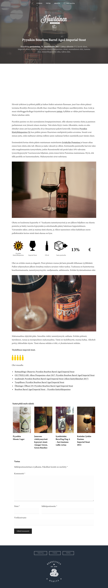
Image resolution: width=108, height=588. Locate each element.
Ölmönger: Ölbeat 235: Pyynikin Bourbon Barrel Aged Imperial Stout (44, 386)
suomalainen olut (75, 49)
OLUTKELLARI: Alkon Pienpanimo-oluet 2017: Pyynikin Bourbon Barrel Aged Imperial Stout (55, 375)
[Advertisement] (54, 81)
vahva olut (65, 52)
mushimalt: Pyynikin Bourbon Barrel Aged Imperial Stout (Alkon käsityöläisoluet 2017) (51, 379)
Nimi (17, 506)
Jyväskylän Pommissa (71, 142)
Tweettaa (40, 553)
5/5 (75, 46)
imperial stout (24, 49)
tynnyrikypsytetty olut (51, 52)
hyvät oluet (82, 46)
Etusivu (39, 3)
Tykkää (55, 553)
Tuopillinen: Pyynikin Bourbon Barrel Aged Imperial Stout (39, 382)
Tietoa (48, 3)
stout (65, 49)
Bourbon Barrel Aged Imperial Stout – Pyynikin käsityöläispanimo (43, 389)
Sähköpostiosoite (49, 506)
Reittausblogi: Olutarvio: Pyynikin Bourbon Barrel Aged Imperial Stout (44, 372)
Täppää (68, 553)
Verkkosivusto (20, 518)
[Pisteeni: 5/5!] (54, 357)
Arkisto (57, 3)
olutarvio (34, 49)
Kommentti (19, 473)
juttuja (59, 111)
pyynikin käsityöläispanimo (50, 49)
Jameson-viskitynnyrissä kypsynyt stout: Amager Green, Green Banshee (41, 442)
